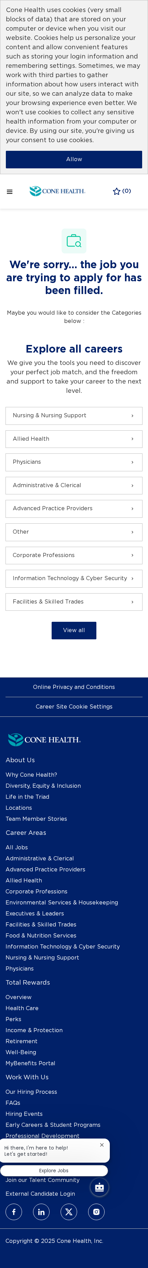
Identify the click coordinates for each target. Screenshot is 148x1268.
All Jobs (17, 847)
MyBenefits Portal (30, 1063)
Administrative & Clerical (40, 858)
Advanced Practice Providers (45, 869)
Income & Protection (34, 1030)
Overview (19, 997)
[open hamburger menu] (10, 191)
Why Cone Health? (31, 775)
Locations (19, 808)
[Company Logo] (57, 190)
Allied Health (24, 880)
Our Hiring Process (31, 1092)
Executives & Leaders (35, 913)
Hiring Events (24, 1114)
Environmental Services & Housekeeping (62, 902)
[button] (74, 630)
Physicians (20, 969)
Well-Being (21, 1052)
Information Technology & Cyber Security (63, 947)
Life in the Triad (27, 797)
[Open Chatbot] (99, 1187)
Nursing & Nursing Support (42, 958)
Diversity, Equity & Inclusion (43, 786)
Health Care (22, 1008)
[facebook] (14, 1212)
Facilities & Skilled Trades (41, 925)
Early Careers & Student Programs (53, 1125)
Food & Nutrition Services (41, 936)
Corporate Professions (36, 891)
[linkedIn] (41, 1212)
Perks (13, 1019)
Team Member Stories (36, 819)
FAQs (13, 1103)
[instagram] (96, 1212)
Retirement (22, 1041)
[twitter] (69, 1212)
